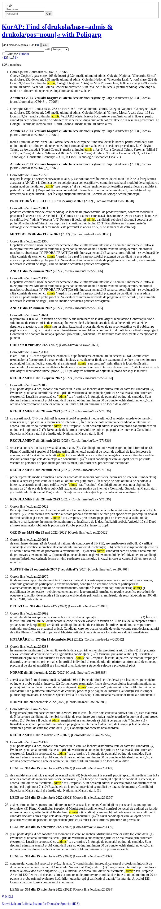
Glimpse (12, 54)
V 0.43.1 (7, 896)
